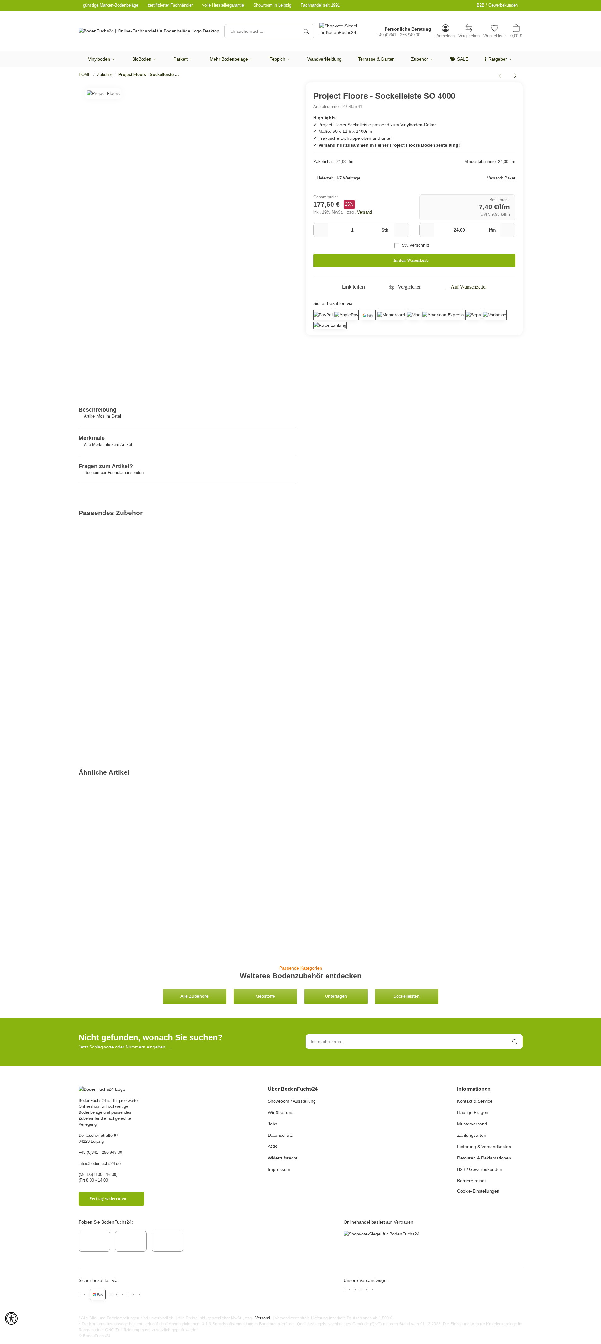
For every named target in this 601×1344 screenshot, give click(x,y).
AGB (272, 1146)
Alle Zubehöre (194, 996)
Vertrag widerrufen (107, 1198)
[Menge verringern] (321, 230)
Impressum (279, 1169)
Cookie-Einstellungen (478, 1191)
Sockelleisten (406, 996)
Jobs (272, 1123)
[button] (445, 31)
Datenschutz (280, 1135)
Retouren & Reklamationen (484, 1157)
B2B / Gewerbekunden (497, 5)
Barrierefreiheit (472, 1180)
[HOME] (149, 31)
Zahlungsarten (471, 1135)
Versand (364, 212)
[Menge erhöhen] (401, 230)
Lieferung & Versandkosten (484, 1146)
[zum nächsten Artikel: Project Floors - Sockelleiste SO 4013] (515, 75)
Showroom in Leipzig (272, 5)
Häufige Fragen (472, 1112)
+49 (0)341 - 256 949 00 (100, 1152)
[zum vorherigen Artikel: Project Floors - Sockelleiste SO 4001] (500, 75)
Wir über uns (280, 1112)
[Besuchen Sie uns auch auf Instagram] (131, 1241)
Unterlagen (336, 996)
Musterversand (472, 1123)
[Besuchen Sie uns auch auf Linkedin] (167, 1241)
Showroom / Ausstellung (292, 1101)
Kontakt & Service (474, 1101)
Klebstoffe (265, 996)
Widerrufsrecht (282, 1157)
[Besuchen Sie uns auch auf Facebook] (94, 1241)
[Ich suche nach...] (306, 31)
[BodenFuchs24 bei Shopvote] (340, 29)
